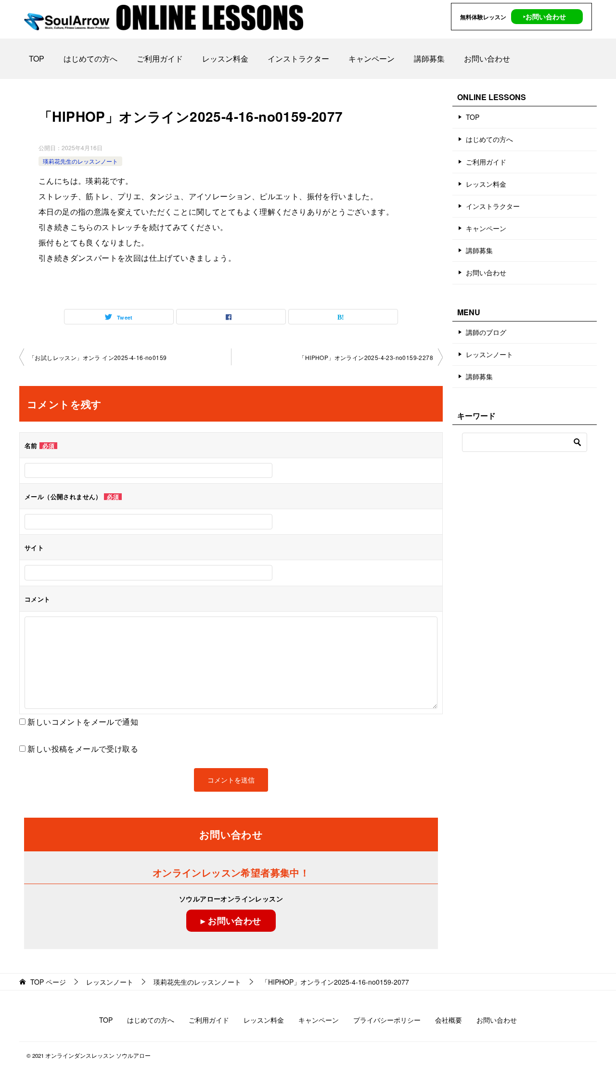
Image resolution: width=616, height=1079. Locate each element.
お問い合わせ (487, 58)
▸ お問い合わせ (231, 920)
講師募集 (429, 58)
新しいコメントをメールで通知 (82, 721)
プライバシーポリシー (387, 1020)
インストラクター (298, 58)
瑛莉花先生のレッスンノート (80, 161)
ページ (48, 982)
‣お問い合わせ (544, 16)
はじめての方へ (90, 58)
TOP (36, 58)
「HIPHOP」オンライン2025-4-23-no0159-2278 (366, 357)
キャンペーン (371, 58)
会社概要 (448, 1020)
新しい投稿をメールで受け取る (82, 748)
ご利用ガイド (160, 58)
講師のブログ (486, 332)
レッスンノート (489, 354)
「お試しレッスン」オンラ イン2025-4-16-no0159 (98, 357)
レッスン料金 (225, 58)
